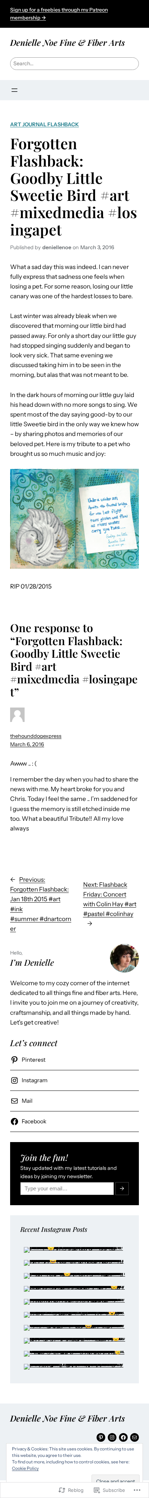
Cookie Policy (25, 1468)
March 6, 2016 (27, 744)
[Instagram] (112, 1437)
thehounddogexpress (35, 736)
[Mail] (134, 1437)
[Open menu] (14, 90)
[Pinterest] (101, 1437)
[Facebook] (123, 1437)
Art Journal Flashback (44, 124)
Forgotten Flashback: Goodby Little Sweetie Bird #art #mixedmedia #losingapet (73, 186)
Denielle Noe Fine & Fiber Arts (67, 42)
